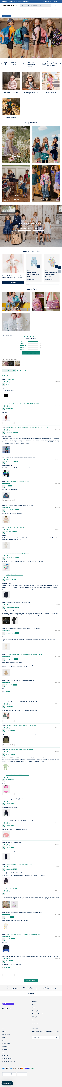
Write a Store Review (31, 353)
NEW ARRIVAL (11, 10)
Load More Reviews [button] (31, 980)
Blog (33, 1007)
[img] (31, 337)
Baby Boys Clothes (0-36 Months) (31, 93)
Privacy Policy (35, 1017)
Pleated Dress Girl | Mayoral (13, 888)
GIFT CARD (12, 13)
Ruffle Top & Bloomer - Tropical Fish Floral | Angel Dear (51, 274)
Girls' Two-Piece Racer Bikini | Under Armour (17, 775)
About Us (34, 1004)
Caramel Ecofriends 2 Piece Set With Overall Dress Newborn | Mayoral (24, 654)
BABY (3, 1037)
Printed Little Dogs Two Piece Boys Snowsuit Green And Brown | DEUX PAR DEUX (27, 427)
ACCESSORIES (6, 1043)
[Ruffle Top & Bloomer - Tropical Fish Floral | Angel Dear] (51, 262)
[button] (58, 5)
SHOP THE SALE (38, 228)
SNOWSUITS (5, 1046)
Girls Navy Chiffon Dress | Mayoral (14, 575)
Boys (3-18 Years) (11, 117)
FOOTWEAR (5, 1049)
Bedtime (16, 328)
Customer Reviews (7, 335)
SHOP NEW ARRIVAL (24, 228)
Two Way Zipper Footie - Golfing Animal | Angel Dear (19, 749)
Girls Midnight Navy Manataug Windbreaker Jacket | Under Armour (23, 934)
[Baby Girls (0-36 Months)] (11, 81)
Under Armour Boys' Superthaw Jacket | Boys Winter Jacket (21, 725)
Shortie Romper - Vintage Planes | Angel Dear (33, 274)
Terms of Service (36, 1023)
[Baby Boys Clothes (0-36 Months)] (31, 81)
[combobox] (35, 5)
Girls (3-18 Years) (51, 92)
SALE (3, 1052)
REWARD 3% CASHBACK (36, 13)
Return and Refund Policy (39, 1014)
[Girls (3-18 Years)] (51, 81)
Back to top (31, 993)
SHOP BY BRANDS (7, 1058)
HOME (3, 10)
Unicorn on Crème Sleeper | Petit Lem (15, 527)
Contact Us (35, 1020)
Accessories (46, 307)
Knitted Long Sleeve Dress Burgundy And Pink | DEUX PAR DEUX (22, 403)
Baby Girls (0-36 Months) (11, 92)
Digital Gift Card (10, 379)
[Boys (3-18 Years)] (11, 106)
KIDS (3, 1040)
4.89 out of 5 (35, 336)
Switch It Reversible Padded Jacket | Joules (17, 481)
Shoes (16, 307)
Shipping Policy (36, 1010)
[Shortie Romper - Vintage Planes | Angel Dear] (33, 262)
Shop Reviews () (21, 371)
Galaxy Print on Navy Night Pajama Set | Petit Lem (19, 864)
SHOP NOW (31, 39)
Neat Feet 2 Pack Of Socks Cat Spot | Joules (17, 553)
